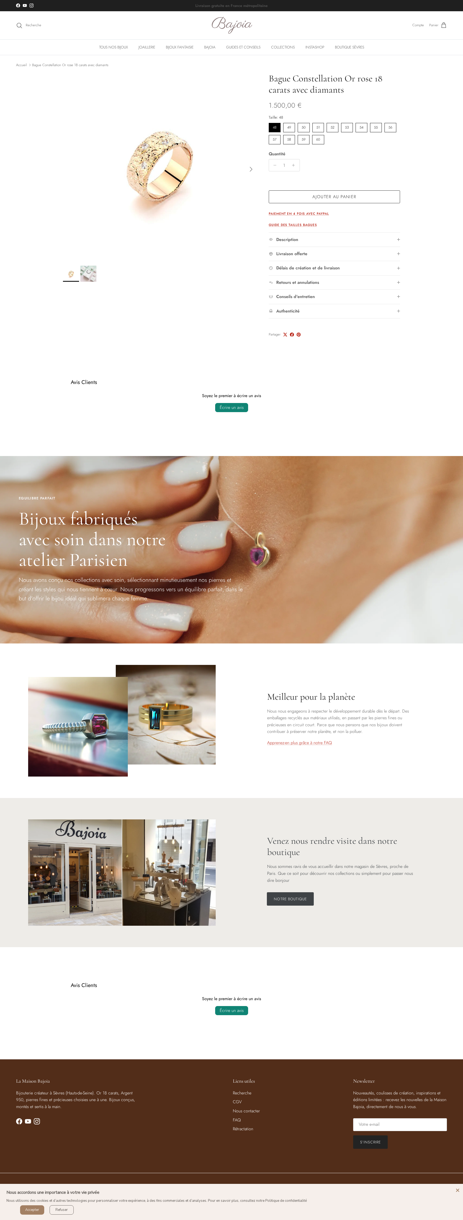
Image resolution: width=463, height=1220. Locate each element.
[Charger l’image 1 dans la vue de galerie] (160, 166)
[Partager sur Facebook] (292, 335)
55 (376, 126)
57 (274, 138)
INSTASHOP (314, 47)
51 (318, 126)
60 (318, 138)
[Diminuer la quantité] (273, 165)
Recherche (242, 1093)
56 (390, 126)
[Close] (457, 1189)
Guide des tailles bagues (293, 225)
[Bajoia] (231, 25)
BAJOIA (209, 47)
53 (347, 126)
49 (289, 126)
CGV (237, 1102)
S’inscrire (370, 1142)
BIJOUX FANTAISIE (179, 47)
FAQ (237, 1120)
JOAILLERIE (147, 47)
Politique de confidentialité (286, 1200)
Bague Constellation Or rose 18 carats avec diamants (70, 64)
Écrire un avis (232, 407)
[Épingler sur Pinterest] (299, 335)
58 (289, 138)
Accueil (21, 64)
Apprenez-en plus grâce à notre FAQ (299, 743)
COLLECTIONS (283, 47)
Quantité (277, 154)
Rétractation (243, 1129)
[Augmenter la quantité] (295, 165)
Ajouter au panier (334, 197)
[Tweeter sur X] (285, 335)
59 (303, 138)
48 (274, 126)
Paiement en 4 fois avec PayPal (299, 213)
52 (332, 126)
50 (303, 126)
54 (361, 126)
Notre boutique (290, 899)
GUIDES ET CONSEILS (243, 47)
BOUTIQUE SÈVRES (349, 47)
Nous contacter (246, 1111)
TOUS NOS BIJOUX (113, 47)
